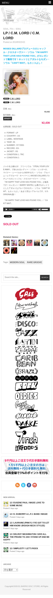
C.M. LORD (15, 99)
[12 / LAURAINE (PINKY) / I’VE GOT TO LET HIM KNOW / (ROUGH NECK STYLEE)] (6, 524)
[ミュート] (39, 209)
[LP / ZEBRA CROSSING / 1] (37, 243)
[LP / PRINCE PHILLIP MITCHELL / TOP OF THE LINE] (6, 243)
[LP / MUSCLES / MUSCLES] (14, 250)
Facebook (29, 485)
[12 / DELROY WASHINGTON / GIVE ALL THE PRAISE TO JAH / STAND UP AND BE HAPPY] (6, 535)
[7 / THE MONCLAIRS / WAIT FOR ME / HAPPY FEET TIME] (6, 250)
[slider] (45, 210)
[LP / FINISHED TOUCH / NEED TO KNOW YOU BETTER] (14, 243)
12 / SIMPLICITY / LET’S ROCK (24, 548)
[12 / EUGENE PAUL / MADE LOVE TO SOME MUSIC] (6, 504)
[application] (26, 209)
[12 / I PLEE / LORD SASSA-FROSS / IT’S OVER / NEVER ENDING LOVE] (44, 243)
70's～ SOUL (15, 29)
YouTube (34, 485)
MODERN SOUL (17, 262)
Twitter (23, 485)
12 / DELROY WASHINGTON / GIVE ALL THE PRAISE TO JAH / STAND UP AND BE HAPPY (26, 537)
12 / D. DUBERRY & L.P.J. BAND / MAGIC (29, 514)
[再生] (6, 209)
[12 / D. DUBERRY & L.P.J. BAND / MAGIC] (6, 515)
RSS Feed (17, 485)
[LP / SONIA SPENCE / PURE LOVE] (29, 243)
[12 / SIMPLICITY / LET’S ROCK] (6, 549)
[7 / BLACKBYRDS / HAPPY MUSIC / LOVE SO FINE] (21, 243)
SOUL (6, 29)
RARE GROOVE (34, 262)
